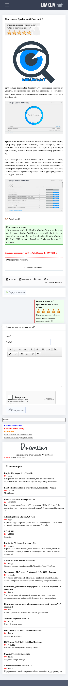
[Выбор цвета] (15, 354)
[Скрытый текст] (22, 354)
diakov (52, 4)
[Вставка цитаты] (27, 354)
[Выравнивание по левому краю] (31, 349)
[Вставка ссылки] (55, 349)
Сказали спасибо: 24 (35, 267)
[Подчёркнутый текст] (20, 349)
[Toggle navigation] (7, 5)
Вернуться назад (16, 292)
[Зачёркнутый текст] (25, 349)
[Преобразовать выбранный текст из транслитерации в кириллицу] (33, 354)
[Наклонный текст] (15, 349)
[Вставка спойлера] (38, 354)
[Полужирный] (10, 349)
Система (10, 19)
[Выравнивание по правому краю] (42, 349)
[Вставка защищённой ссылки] (10, 354)
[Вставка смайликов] (49, 349)
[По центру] (37, 349)
